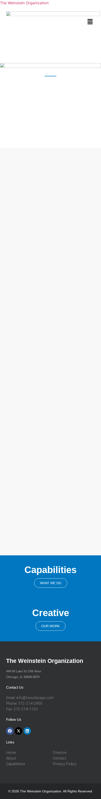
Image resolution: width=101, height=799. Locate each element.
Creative (60, 752)
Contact (59, 758)
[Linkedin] (27, 731)
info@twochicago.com (35, 697)
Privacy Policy (64, 764)
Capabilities (15, 764)
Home (11, 752)
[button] (90, 22)
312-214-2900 (30, 703)
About (11, 758)
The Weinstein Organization (24, 2)
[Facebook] (10, 731)
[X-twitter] (18, 731)
